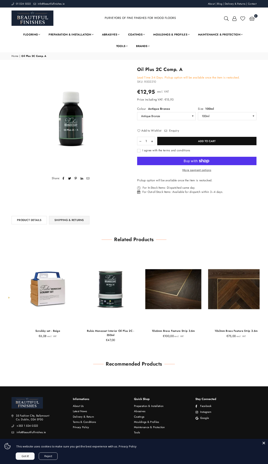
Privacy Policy (128, 446)
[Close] (264, 443)
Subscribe (134, 237)
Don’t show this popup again (136, 255)
